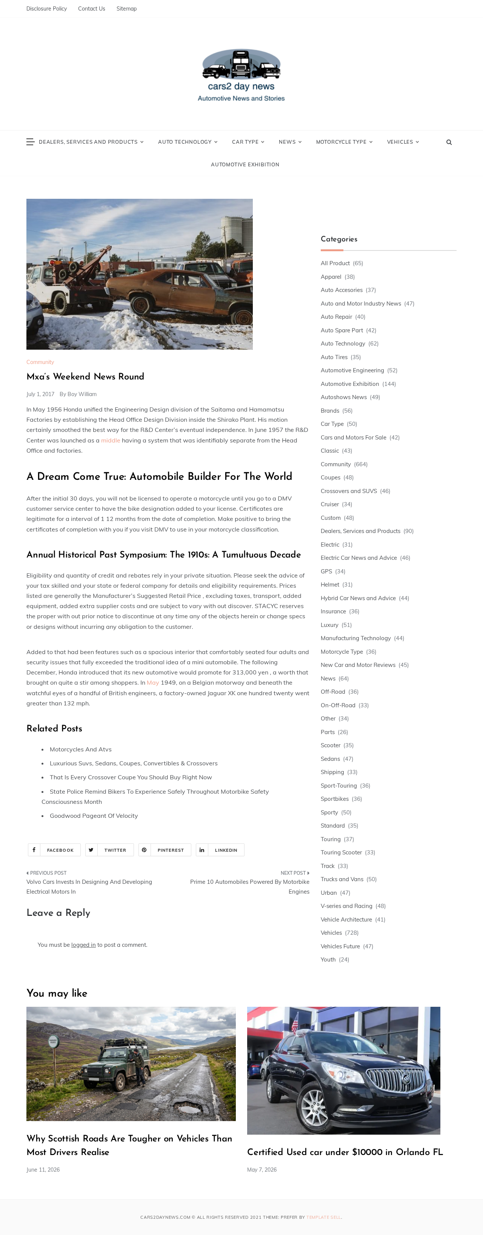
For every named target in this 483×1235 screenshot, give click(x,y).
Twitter (116, 850)
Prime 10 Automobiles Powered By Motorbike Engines (249, 886)
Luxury (329, 624)
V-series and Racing (346, 905)
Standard (333, 825)
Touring (331, 839)
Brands (330, 410)
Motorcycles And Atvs (81, 749)
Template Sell (323, 1217)
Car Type (245, 142)
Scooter (330, 745)
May (153, 682)
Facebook (60, 850)
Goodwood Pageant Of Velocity (94, 815)
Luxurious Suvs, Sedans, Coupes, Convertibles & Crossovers (134, 763)
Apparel (331, 276)
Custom (331, 517)
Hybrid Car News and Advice (358, 598)
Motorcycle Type (341, 142)
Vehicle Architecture (346, 919)
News (287, 142)
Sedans (330, 758)
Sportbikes (335, 798)
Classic (330, 450)
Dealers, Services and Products (88, 142)
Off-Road (333, 691)
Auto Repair (336, 316)
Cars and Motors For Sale (353, 437)
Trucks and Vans (342, 879)
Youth (328, 959)
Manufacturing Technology (356, 638)
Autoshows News (344, 397)
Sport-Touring (339, 785)
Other (328, 718)
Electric (330, 544)
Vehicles (400, 142)
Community (40, 362)
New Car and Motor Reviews (358, 664)
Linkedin (226, 850)
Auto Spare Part (342, 330)
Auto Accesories (342, 289)
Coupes (330, 477)
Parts (328, 732)
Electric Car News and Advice (359, 557)
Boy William (82, 394)
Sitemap (127, 8)
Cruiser (330, 504)
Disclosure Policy (46, 8)
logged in (83, 944)
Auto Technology (185, 142)
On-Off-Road (338, 705)
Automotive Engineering (352, 370)
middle (110, 440)
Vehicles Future (340, 946)
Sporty (329, 812)
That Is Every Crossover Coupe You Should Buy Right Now (131, 777)
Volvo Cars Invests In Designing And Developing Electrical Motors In (89, 886)
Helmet (330, 584)
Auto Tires (334, 357)
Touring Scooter (341, 852)
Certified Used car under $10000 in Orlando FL (345, 1152)
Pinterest (171, 850)
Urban (329, 892)
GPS (326, 571)
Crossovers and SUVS (349, 491)
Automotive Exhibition (245, 164)
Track (328, 865)
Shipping (332, 772)
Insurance (333, 611)
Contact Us (91, 8)
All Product (335, 263)
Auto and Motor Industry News (361, 303)
